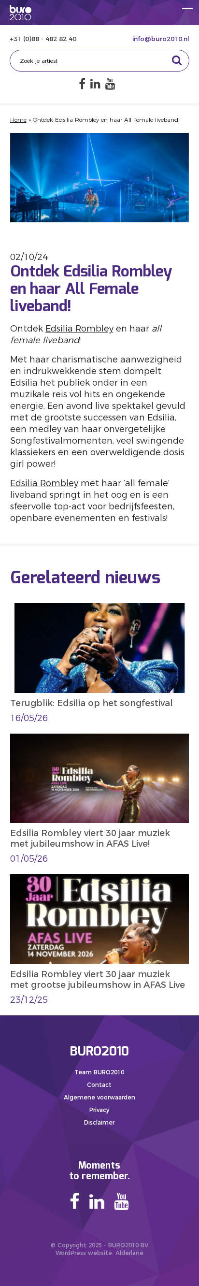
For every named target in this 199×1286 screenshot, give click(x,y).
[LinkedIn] (95, 84)
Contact (99, 1084)
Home (18, 119)
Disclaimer (99, 1122)
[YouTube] (110, 84)
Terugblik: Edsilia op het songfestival (91, 703)
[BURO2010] (20, 12)
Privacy (99, 1109)
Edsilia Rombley (79, 328)
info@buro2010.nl (160, 39)
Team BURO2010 (99, 1072)
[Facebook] (82, 84)
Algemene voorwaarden (99, 1097)
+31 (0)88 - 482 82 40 (43, 39)
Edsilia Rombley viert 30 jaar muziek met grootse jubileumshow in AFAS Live (97, 979)
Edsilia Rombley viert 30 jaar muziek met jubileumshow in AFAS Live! (90, 838)
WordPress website (84, 1253)
